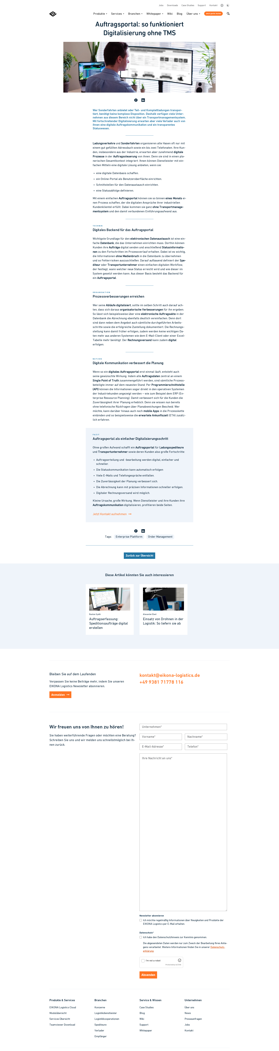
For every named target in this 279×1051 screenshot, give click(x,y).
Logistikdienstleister (105, 1013)
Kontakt (213, 5)
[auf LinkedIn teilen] (143, 100)
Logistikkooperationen (106, 1019)
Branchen (134, 13)
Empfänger (100, 1036)
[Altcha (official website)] (179, 961)
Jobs (161, 5)
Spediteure (100, 1025)
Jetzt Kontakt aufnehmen (110, 514)
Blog (179, 13)
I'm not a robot (153, 961)
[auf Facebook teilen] (135, 100)
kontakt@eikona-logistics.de (170, 675)
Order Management (160, 536)
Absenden (148, 975)
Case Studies (187, 5)
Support (202, 5)
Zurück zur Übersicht (139, 555)
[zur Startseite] (52, 16)
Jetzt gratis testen (213, 14)
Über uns (192, 13)
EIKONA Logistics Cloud (62, 1007)
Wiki (170, 13)
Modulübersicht (58, 1013)
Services (116, 13)
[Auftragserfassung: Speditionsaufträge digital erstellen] (110, 609)
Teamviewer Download (62, 1025)
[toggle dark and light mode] (227, 5)
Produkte (99, 13)
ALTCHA (178, 965)
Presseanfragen (193, 1019)
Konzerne (99, 1007)
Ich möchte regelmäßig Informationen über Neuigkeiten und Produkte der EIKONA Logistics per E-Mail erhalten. (183, 922)
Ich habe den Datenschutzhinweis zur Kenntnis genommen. (175, 937)
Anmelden (58, 695)
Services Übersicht (59, 1019)
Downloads (172, 5)
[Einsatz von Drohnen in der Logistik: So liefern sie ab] (163, 609)
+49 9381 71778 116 (161, 682)
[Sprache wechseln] (222, 5)
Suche (228, 13)
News (188, 1013)
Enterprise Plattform (129, 536)
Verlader (99, 1030)
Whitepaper (153, 13)
